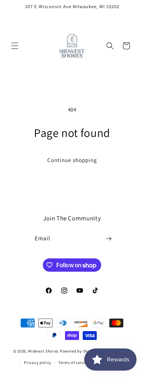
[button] (15, 46)
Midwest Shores (43, 351)
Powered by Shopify (79, 351)
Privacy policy (37, 362)
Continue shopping (72, 160)
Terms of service (73, 362)
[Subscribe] (109, 238)
